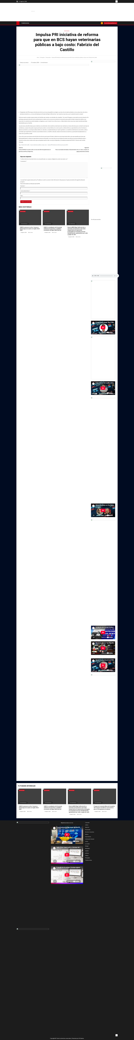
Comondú (87, 822)
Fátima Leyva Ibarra (24, 62)
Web (21, 195)
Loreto (86, 841)
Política (86, 855)
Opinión (87, 850)
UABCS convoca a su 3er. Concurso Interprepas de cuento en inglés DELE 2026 (30, 229)
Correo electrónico (25, 190)
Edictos (86, 834)
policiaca (87, 853)
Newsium (74, 1038)
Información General (89, 839)
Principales (87, 857)
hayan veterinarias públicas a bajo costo (38, 144)
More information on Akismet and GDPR (30, 183)
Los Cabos (87, 843)
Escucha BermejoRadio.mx (110, 23)
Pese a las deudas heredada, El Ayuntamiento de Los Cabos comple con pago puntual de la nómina (72, 149)
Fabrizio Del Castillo (25, 144)
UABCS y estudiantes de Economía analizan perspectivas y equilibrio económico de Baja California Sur (53, 229)
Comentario (23, 161)
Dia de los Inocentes (89, 832)
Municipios (87, 848)
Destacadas (66, 30)
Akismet (83, 179)
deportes (87, 827)
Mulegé (86, 846)
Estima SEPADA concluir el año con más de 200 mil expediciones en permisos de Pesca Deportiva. (35, 149)
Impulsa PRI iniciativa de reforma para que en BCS (58, 144)
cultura (86, 824)
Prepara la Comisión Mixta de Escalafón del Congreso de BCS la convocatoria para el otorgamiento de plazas (104, 808)
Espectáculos (88, 836)
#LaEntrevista (25, 23)
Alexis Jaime (30, 232)
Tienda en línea (88, 860)
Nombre (22, 185)
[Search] (99, 23)
